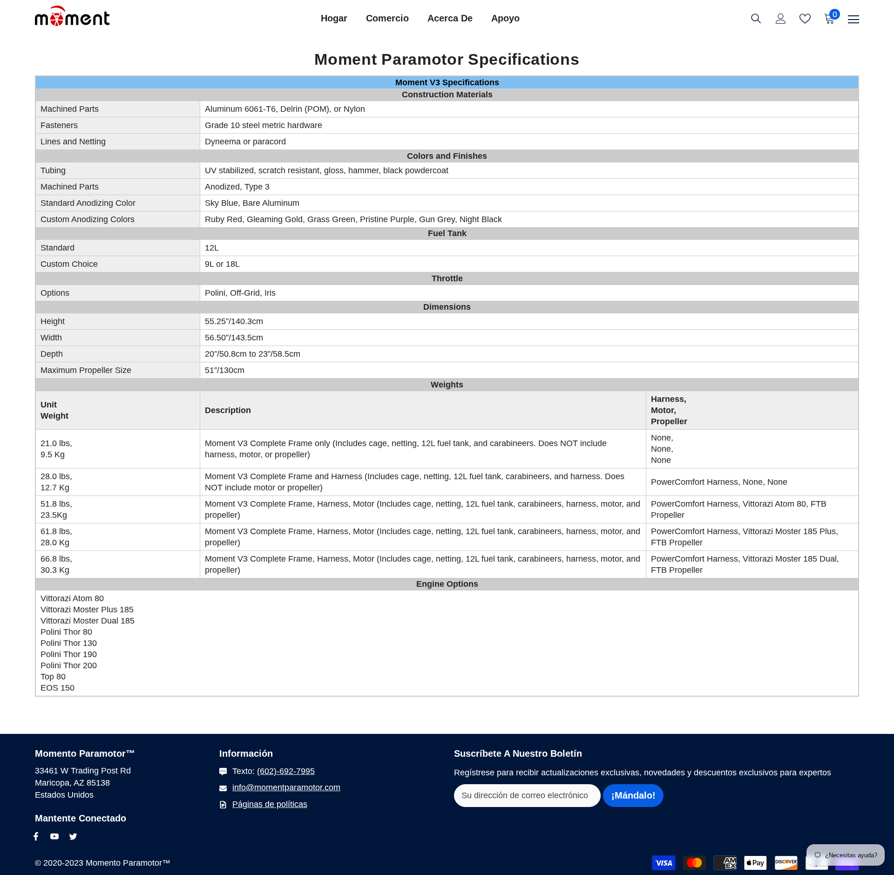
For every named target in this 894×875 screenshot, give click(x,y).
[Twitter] (73, 836)
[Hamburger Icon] (853, 19)
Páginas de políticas (269, 804)
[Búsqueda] (756, 19)
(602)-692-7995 (286, 771)
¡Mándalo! (633, 795)
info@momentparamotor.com (286, 787)
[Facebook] (36, 836)
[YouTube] (54, 836)
